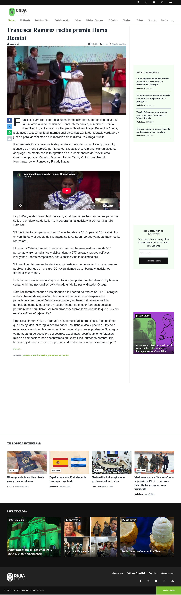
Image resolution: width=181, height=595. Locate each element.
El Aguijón (113, 20)
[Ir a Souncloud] (170, 2)
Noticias (11, 20)
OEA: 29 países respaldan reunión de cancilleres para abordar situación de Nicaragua (152, 81)
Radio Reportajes (62, 20)
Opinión (140, 20)
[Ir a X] (148, 581)
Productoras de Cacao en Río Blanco (142, 551)
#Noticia (17, 349)
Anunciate (153, 573)
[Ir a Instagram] (162, 2)
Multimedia (25, 20)
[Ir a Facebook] (140, 581)
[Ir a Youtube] (154, 2)
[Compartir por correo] (9, 138)
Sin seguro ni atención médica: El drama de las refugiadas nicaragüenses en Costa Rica (153, 348)
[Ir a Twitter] (146, 2)
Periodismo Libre (42, 20)
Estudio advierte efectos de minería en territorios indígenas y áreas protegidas (153, 98)
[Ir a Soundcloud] (172, 581)
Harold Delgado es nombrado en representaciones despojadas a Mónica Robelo (151, 115)
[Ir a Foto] (66, 80)
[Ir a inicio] (18, 11)
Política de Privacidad (136, 573)
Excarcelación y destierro (79, 551)
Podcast (78, 20)
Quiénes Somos (167, 573)
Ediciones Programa (94, 20)
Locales (164, 20)
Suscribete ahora (154, 261)
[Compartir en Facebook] (9, 120)
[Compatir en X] (9, 126)
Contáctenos (117, 573)
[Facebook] (138, 2)
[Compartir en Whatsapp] (9, 132)
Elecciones (127, 20)
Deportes (152, 20)
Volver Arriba (169, 590)
